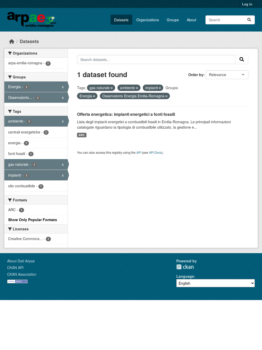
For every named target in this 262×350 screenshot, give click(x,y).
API (138, 152)
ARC (82, 135)
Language (185, 276)
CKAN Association (21, 274)
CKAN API (15, 267)
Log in (247, 4)
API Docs (155, 152)
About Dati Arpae (21, 260)
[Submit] (249, 19)
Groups (173, 19)
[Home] (11, 41)
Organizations (147, 19)
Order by (195, 74)
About (191, 19)
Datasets (121, 19)
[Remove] (112, 88)
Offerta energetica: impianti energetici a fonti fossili (126, 114)
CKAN (185, 267)
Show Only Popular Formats (32, 219)
